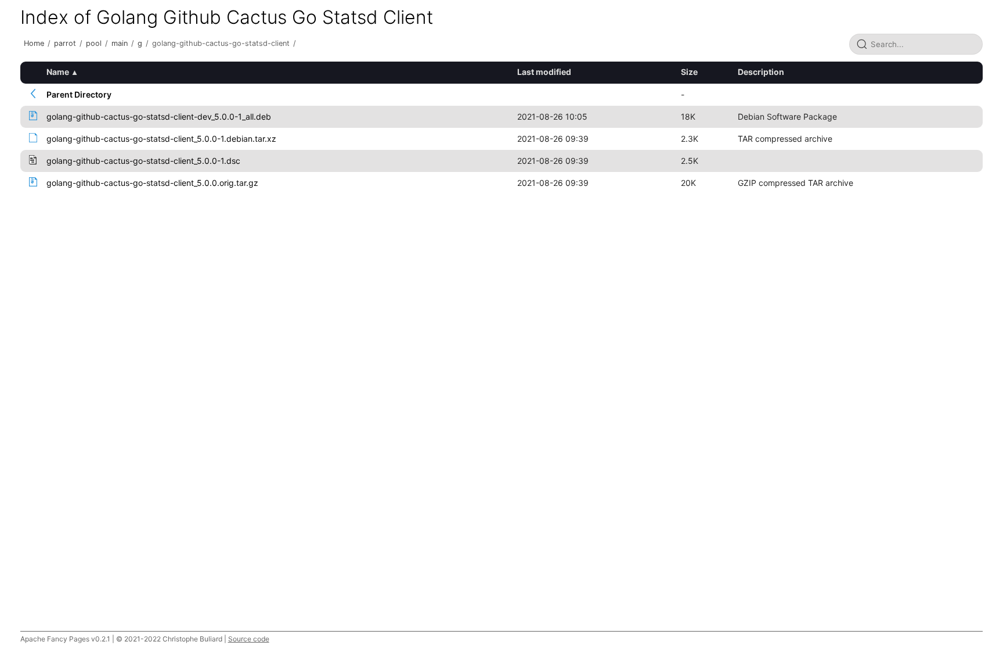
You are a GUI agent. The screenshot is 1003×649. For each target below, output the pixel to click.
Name (57, 72)
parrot (65, 43)
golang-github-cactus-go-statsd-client (221, 43)
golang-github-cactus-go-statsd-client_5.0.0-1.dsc (143, 161)
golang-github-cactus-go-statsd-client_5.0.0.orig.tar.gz (152, 183)
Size (689, 72)
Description (761, 72)
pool (94, 43)
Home (34, 43)
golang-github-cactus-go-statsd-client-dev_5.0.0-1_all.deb (158, 116)
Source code (248, 638)
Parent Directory (78, 94)
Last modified (544, 72)
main (119, 43)
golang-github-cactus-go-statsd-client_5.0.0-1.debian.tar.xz (161, 139)
